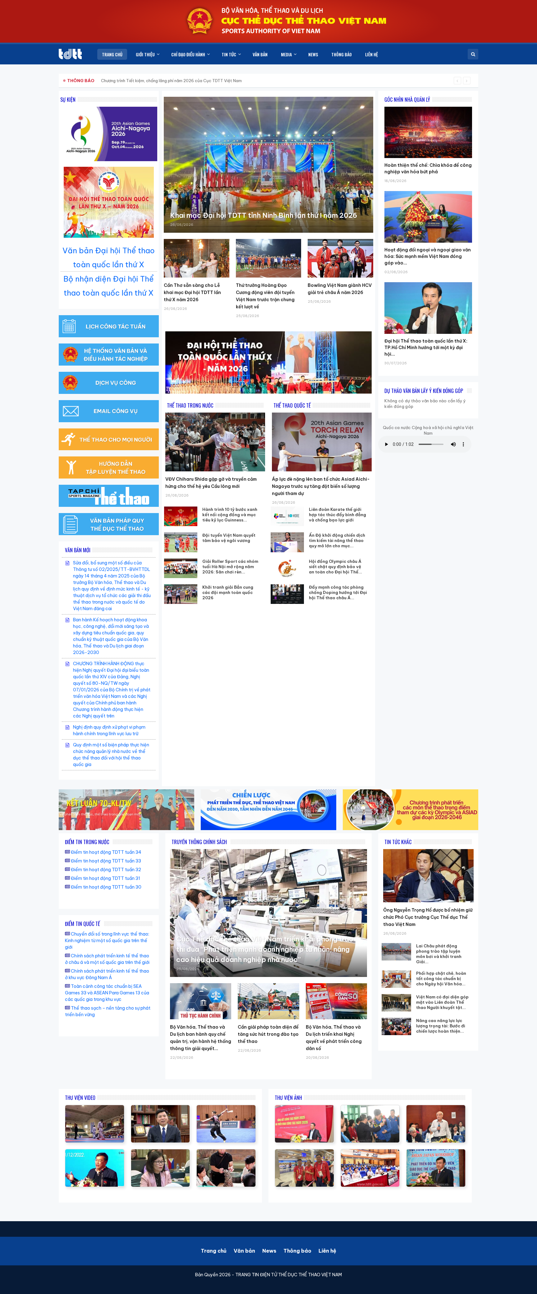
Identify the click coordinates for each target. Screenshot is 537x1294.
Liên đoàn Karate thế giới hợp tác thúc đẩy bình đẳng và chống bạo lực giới (337, 514)
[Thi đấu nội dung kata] (94, 1108)
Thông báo (297, 1251)
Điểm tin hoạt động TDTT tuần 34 (106, 852)
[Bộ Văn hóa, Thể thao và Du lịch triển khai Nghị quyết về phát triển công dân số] (336, 1001)
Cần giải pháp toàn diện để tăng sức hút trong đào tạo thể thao (268, 1034)
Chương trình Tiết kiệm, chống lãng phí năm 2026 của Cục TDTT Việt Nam (171, 80)
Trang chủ (214, 1251)
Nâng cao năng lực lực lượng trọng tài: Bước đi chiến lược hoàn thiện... (440, 1026)
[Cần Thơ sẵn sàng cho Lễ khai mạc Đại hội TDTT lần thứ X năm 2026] (196, 258)
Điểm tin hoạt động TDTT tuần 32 (106, 869)
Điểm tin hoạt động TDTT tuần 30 (106, 887)
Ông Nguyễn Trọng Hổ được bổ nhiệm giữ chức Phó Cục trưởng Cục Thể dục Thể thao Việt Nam (427, 917)
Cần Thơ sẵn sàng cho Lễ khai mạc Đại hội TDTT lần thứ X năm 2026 (192, 292)
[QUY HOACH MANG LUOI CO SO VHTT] (160, 1108)
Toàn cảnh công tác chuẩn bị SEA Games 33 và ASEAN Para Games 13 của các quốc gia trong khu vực (107, 992)
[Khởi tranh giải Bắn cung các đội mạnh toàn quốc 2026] (181, 594)
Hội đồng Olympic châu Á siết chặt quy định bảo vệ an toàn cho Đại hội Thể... (335, 566)
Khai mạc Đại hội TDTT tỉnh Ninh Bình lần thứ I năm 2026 (263, 215)
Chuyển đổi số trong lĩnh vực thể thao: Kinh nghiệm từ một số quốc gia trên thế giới (107, 940)
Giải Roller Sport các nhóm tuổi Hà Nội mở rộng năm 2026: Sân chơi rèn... (230, 566)
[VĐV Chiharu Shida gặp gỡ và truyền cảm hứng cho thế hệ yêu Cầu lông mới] (215, 442)
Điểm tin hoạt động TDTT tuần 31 (105, 878)
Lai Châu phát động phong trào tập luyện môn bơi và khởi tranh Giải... (438, 953)
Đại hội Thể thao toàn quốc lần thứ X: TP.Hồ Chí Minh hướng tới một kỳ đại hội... (425, 347)
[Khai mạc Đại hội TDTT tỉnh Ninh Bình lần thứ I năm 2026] (268, 164)
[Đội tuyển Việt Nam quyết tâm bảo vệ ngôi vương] (181, 542)
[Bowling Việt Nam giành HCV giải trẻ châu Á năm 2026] (340, 258)
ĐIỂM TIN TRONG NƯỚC (87, 842)
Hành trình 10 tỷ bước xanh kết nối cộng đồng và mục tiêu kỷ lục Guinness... (229, 514)
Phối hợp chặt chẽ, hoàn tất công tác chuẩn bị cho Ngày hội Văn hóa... (441, 978)
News (269, 1251)
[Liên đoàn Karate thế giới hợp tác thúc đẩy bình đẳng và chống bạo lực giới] (287, 516)
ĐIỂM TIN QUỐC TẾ (82, 923)
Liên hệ (327, 1251)
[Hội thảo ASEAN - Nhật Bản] (160, 1152)
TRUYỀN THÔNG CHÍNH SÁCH (199, 842)
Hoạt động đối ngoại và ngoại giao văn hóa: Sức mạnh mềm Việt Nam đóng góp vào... (427, 256)
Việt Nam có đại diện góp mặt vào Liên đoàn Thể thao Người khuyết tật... (442, 1002)
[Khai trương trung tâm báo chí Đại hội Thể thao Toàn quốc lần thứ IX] (94, 1152)
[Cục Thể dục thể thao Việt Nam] (70, 54)
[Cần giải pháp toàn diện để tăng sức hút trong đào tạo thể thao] (268, 1001)
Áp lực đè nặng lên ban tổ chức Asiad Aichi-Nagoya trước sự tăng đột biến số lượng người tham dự (321, 486)
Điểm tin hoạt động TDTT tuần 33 (106, 861)
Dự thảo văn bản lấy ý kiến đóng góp (423, 391)
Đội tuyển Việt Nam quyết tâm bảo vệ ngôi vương (228, 538)
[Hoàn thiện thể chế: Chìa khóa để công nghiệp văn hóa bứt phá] (428, 107)
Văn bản (244, 1251)
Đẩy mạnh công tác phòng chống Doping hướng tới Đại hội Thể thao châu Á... (338, 592)
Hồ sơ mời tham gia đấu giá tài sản (99, 80)
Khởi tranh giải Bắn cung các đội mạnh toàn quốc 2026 (227, 592)
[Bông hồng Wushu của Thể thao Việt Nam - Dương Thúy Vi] (226, 1108)
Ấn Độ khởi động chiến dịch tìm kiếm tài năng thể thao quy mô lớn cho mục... (337, 540)
